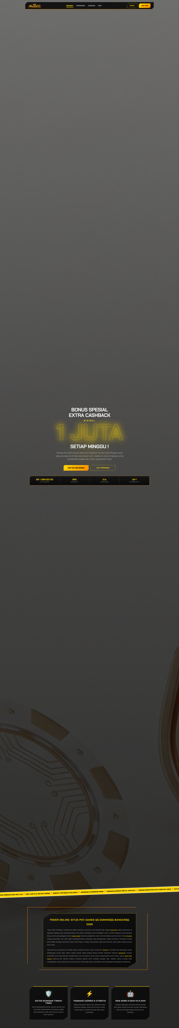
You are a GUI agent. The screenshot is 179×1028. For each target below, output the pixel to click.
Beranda (69, 6)
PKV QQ (105, 950)
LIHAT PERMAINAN (102, 468)
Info (100, 6)
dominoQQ (122, 953)
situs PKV (114, 930)
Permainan (80, 6)
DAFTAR (145, 6)
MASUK (132, 6)
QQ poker (129, 936)
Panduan (91, 6)
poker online (76, 936)
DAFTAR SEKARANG (76, 468)
